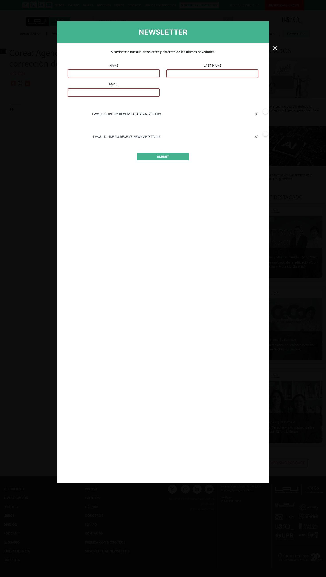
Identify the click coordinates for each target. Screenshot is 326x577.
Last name (212, 65)
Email (113, 84)
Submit (163, 156)
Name (113, 65)
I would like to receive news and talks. (127, 136)
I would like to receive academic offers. (127, 114)
